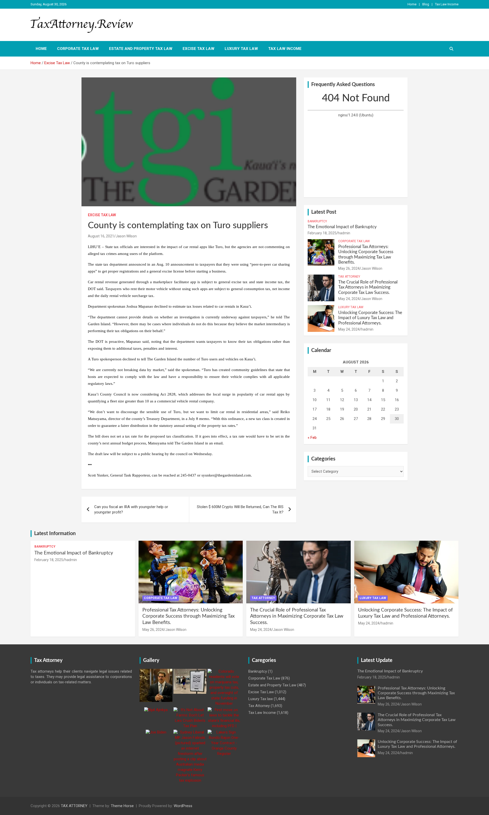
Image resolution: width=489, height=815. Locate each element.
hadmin (344, 233)
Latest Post (323, 212)
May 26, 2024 (349, 268)
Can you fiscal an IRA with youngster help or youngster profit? (131, 509)
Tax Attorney (349, 276)
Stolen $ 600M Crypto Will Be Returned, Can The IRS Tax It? (240, 509)
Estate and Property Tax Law (140, 48)
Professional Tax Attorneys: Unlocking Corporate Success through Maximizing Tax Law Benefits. (188, 616)
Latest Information (55, 533)
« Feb (312, 437)
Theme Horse (122, 806)
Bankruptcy (317, 221)
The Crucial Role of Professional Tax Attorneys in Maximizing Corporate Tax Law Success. (368, 287)
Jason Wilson (126, 236)
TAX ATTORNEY (74, 806)
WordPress (183, 806)
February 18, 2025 (322, 233)
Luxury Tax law (241, 48)
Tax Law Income (446, 4)
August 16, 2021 (101, 236)
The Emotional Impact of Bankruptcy (342, 227)
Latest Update (376, 660)
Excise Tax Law (198, 48)
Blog (425, 4)
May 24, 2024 (349, 299)
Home (412, 4)
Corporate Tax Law (78, 48)
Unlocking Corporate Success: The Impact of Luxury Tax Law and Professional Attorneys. (370, 317)
